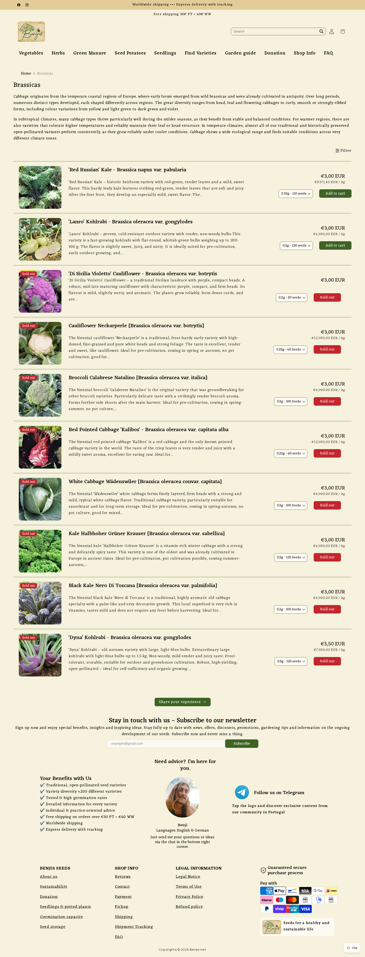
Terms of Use (189, 886)
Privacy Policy (189, 896)
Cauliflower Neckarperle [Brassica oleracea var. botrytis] (136, 326)
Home (26, 73)
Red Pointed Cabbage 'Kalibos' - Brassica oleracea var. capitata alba (149, 430)
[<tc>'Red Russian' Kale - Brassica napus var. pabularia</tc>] (49, 185)
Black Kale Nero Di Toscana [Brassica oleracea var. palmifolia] (143, 585)
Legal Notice (188, 876)
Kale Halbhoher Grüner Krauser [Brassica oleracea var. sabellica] (147, 533)
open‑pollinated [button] (28, 132)
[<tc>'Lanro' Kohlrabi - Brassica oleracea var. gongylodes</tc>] (49, 237)
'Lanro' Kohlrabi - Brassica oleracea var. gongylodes (131, 222)
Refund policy (189, 906)
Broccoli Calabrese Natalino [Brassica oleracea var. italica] (138, 378)
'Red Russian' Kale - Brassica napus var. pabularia (127, 170)
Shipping (124, 916)
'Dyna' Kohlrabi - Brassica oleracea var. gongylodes (130, 637)
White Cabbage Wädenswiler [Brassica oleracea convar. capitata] (145, 481)
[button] (342, 31)
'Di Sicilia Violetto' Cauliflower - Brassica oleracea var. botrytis (143, 274)
